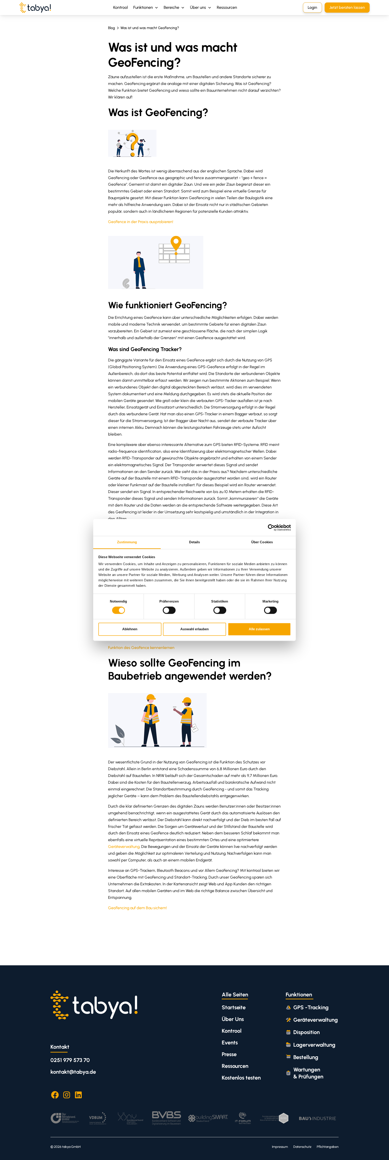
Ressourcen (227, 7)
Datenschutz (302, 1147)
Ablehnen (129, 629)
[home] (35, 7)
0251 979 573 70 (70, 1060)
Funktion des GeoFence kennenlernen (141, 647)
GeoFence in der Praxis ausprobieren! (140, 221)
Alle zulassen (259, 629)
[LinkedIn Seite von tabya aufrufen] (78, 1094)
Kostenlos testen (241, 1077)
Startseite (234, 1007)
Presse (229, 1054)
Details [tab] (194, 542)
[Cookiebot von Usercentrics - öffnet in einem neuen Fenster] (271, 527)
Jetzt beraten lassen (347, 7)
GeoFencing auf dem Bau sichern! (137, 907)
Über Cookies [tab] (262, 542)
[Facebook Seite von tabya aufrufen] (54, 1094)
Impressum (280, 1147)
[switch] (169, 610)
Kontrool (120, 7)
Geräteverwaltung (124, 846)
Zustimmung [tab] (127, 542)
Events (230, 1042)
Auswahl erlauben (194, 629)
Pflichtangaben (328, 1147)
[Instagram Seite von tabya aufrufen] (66, 1094)
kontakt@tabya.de (73, 1072)
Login (312, 7)
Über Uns (233, 1019)
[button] (146, 7)
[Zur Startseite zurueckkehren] (94, 1004)
